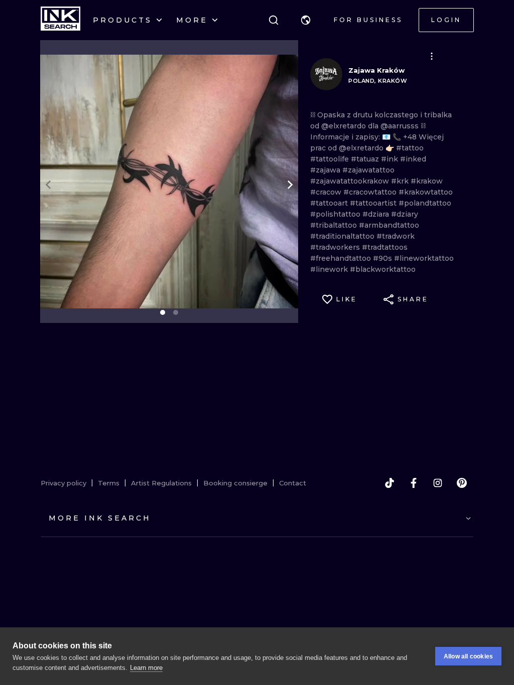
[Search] (274, 20)
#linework (330, 269)
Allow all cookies (468, 656)
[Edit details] (432, 56)
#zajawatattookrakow (350, 181)
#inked (413, 158)
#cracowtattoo (371, 192)
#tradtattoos (385, 247)
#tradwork (395, 236)
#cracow (326, 192)
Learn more (146, 667)
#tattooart (330, 203)
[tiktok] (389, 483)
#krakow (427, 181)
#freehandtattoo (341, 258)
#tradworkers (336, 247)
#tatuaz (366, 158)
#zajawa (326, 170)
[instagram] (438, 483)
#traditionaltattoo (343, 236)
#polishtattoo (336, 214)
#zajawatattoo (368, 170)
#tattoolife (330, 158)
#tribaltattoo (334, 225)
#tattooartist (374, 203)
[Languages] (306, 20)
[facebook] (414, 483)
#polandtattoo (425, 203)
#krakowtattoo (426, 192)
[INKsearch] (60, 20)
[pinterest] (462, 483)
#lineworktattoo (424, 258)
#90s (383, 258)
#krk (401, 181)
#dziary (404, 214)
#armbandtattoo (389, 225)
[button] (306, 20)
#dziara (376, 214)
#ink (390, 158)
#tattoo (410, 147)
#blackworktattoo (383, 269)
